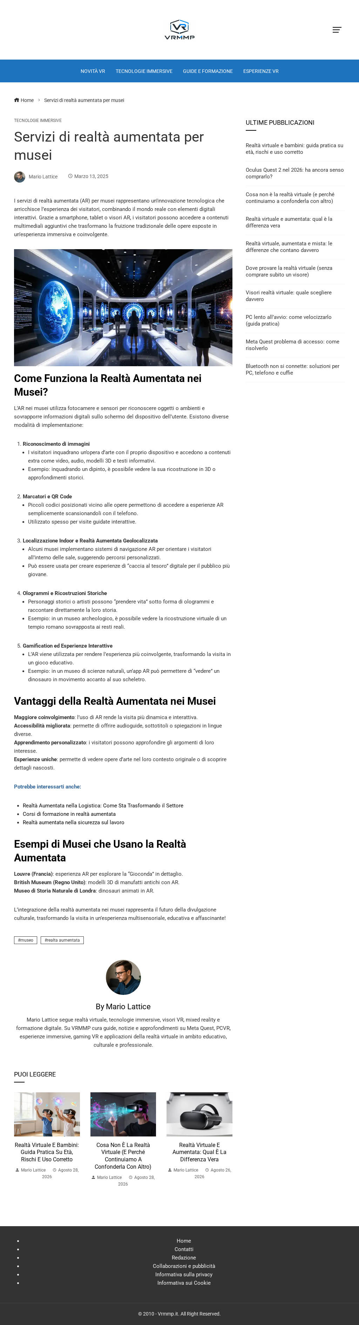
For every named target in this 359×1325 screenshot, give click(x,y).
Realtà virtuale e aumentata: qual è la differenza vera (199, 1152)
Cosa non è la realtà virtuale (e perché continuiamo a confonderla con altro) (123, 1156)
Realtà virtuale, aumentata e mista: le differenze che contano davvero (289, 247)
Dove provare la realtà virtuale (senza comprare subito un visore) (289, 271)
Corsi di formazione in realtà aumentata (69, 814)
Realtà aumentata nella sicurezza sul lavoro (73, 822)
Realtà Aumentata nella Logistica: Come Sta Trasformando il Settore (103, 805)
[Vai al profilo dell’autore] (123, 977)
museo (26, 940)
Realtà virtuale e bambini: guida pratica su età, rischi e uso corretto (47, 1152)
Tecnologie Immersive (38, 120)
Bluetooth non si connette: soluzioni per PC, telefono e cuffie (292, 369)
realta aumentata (63, 940)
